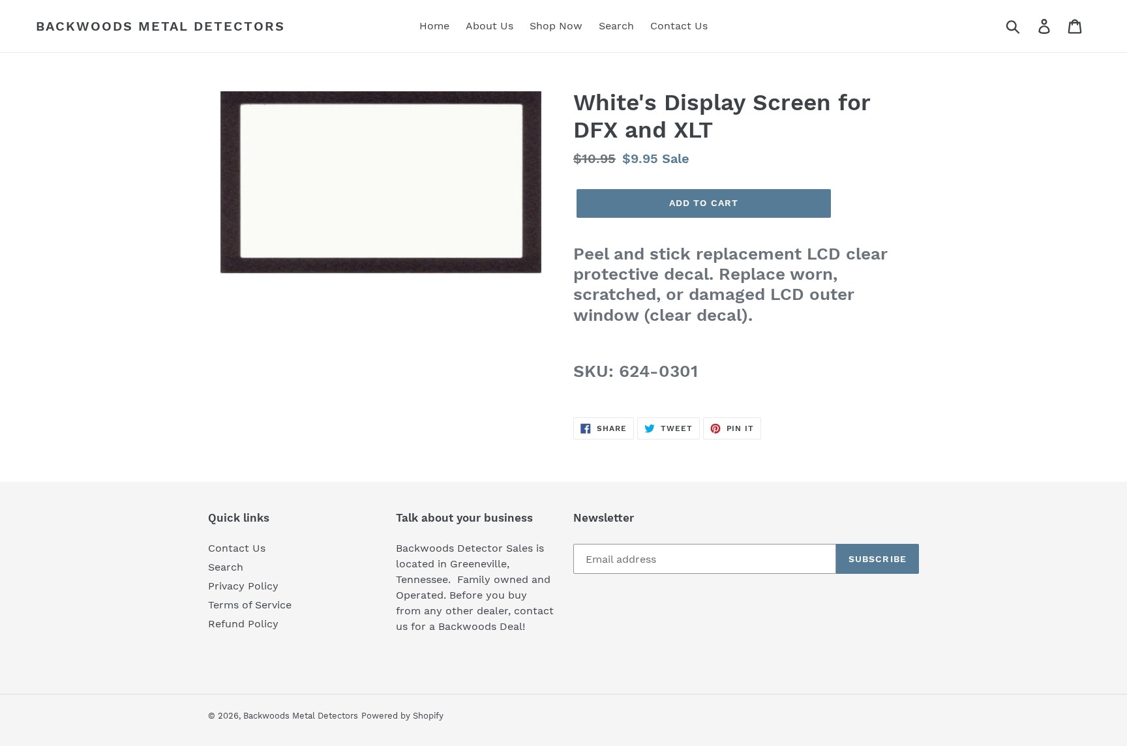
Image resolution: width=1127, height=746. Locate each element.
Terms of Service (250, 605)
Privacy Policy (243, 586)
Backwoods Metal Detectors (160, 26)
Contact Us (236, 548)
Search (225, 567)
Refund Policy (243, 624)
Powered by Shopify (402, 716)
